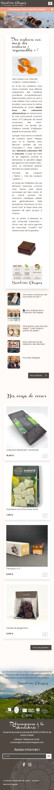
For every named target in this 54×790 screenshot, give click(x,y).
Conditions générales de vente (16, 780)
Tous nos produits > (40, 647)
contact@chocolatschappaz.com (27, 742)
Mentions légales (10, 784)
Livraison (35, 780)
